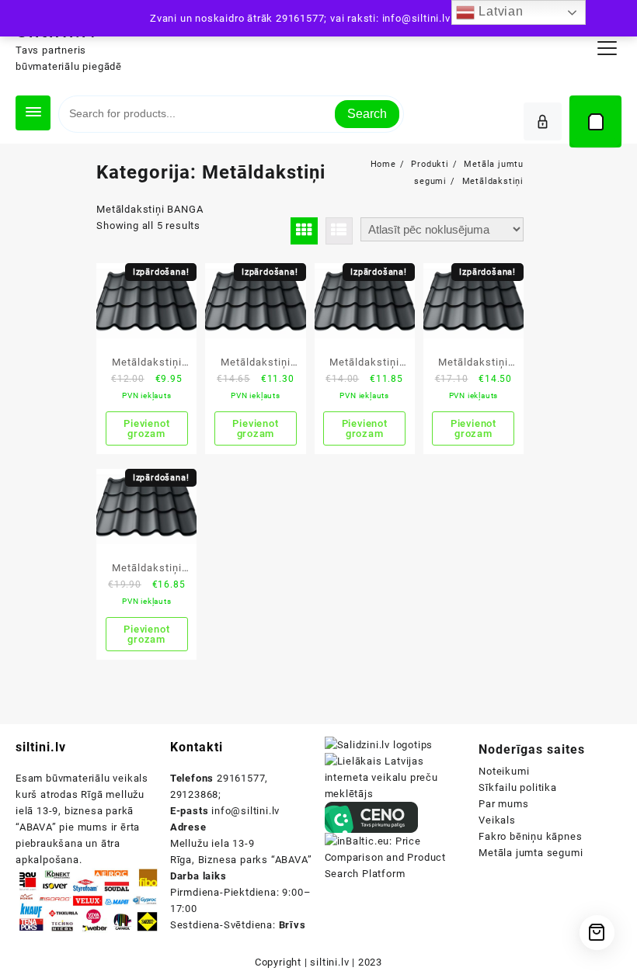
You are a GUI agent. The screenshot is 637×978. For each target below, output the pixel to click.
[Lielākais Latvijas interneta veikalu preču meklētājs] (396, 776)
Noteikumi (504, 771)
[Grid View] (304, 230)
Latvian (499, 11)
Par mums (503, 804)
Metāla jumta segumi (531, 852)
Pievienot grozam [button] (146, 428)
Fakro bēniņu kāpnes (530, 836)
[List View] (339, 230)
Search (367, 113)
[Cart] (595, 121)
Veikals (497, 820)
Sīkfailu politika (518, 787)
